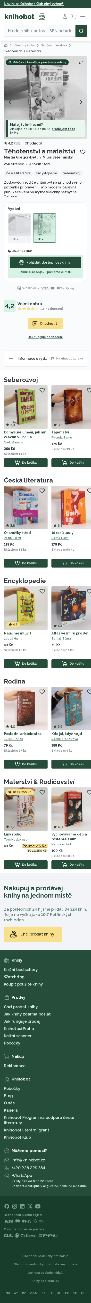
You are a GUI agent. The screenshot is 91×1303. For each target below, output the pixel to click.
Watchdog (14, 977)
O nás (9, 1103)
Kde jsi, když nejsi (66, 734)
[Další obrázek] (80, 102)
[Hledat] (81, 31)
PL (83, 1293)
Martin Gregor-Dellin (22, 157)
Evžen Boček (13, 739)
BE (75, 1293)
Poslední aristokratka (22, 734)
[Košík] (74, 16)
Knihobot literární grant (26, 1130)
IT (51, 1293)
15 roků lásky (62, 533)
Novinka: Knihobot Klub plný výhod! (34, 4)
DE (24, 1293)
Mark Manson (13, 442)
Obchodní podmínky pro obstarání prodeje (46, 1264)
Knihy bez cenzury (45, 1281)
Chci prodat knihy (21, 1007)
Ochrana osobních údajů (46, 1272)
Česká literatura (28, 480)
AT (16, 1293)
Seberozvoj (21, 379)
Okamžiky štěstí (17, 533)
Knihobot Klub (17, 1137)
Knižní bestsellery (21, 969)
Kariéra (11, 1110)
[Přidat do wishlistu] (82, 152)
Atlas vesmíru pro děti (70, 633)
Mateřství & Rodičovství (39, 781)
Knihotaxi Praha (19, 1028)
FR (67, 1293)
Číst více (10, 196)
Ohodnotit (33, 143)
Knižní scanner (18, 1036)
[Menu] (82, 16)
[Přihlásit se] (65, 16)
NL (59, 1293)
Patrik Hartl (12, 538)
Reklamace (14, 1066)
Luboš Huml (13, 638)
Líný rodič (12, 834)
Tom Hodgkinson (16, 839)
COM (34, 1293)
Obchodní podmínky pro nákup (45, 1256)
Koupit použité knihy (23, 984)
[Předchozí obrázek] (10, 102)
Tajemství (60, 432)
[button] (45, 97)
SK (8, 1293)
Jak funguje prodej (22, 1021)
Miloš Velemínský (58, 157)
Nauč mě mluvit (17, 633)
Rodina (14, 681)
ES (43, 1293)
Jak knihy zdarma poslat (27, 1014)
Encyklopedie (25, 580)
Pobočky (12, 1043)
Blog (8, 1096)
